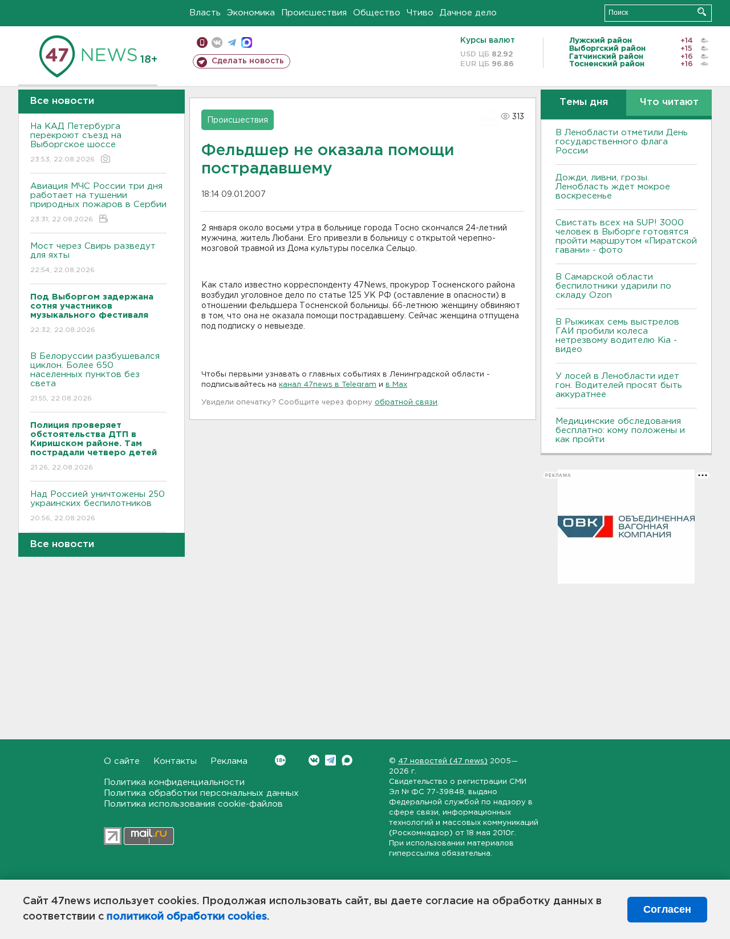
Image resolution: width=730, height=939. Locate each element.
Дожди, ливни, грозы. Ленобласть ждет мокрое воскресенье (612, 187)
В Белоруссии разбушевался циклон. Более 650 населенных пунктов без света (95, 377)
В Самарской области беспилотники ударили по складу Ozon (613, 286)
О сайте (122, 761)
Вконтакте (314, 760)
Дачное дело (468, 13)
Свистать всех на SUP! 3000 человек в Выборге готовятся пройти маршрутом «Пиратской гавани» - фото (626, 236)
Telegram (330, 760)
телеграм (231, 42)
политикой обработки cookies (187, 916)
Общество (376, 13)
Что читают (669, 102)
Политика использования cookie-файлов (193, 804)
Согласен (667, 909)
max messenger (246, 42)
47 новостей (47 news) (443, 761)
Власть (205, 13)
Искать (701, 11)
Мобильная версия (202, 42)
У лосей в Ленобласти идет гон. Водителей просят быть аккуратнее (618, 385)
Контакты (175, 761)
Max (347, 760)
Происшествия (314, 13)
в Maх (396, 385)
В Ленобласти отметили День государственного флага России (621, 142)
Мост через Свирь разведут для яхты (93, 257)
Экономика (251, 13)
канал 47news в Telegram (327, 385)
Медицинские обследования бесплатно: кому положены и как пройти (620, 430)
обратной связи (406, 402)
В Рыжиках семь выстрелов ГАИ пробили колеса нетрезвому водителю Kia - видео (617, 335)
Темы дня (583, 102)
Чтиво (420, 13)
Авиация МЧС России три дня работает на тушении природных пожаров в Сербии (98, 202)
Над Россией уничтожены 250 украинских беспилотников (97, 506)
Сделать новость (248, 61)
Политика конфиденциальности (174, 782)
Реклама (229, 761)
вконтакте (217, 42)
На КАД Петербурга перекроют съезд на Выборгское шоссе (75, 143)
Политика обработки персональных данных (201, 793)
